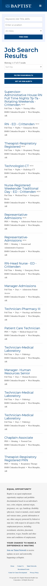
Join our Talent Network (16, 550)
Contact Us (20, 566)
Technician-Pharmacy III (22, 309)
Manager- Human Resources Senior (17, 371)
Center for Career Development (17, 572)
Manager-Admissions (20, 286)
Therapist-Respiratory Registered (20, 145)
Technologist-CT (16, 166)
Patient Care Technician (22, 328)
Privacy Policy (34, 572)
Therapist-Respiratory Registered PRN (20, 458)
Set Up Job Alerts (23, 81)
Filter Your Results (23, 75)
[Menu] (40, 6)
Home (12, 566)
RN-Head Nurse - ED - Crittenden (20, 265)
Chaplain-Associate (18, 437)
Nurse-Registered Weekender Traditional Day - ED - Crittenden (21, 188)
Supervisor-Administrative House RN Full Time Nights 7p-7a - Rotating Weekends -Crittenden (23, 98)
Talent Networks (32, 566)
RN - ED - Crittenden (19, 124)
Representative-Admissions (16, 216)
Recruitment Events (23, 569)
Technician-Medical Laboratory (18, 349)
